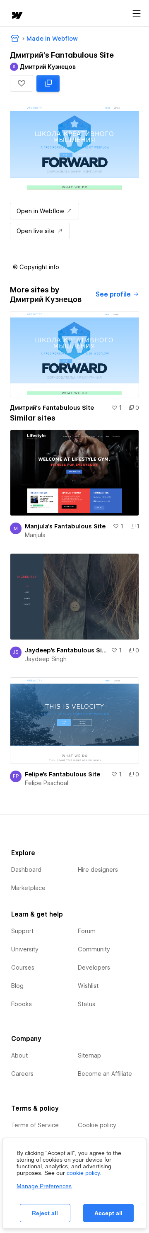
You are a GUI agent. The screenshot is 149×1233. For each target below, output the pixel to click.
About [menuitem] (19, 1055)
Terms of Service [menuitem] (35, 1125)
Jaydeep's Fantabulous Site (66, 650)
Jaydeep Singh (46, 659)
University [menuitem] (24, 949)
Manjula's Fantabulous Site (65, 526)
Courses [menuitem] (22, 967)
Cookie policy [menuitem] (97, 1125)
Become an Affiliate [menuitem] (105, 1073)
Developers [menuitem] (94, 967)
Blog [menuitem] (17, 986)
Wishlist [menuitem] (88, 986)
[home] (16, 16)
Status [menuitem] (86, 1004)
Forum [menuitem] (87, 931)
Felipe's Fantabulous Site (62, 774)
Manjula (35, 535)
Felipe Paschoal (46, 783)
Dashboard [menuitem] (26, 869)
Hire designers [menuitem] (98, 869)
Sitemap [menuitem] (89, 1055)
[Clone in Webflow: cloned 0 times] (48, 83)
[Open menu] (136, 14)
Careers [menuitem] (22, 1073)
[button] (21, 83)
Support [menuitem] (22, 931)
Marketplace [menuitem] (28, 888)
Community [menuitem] (94, 949)
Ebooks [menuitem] (21, 1004)
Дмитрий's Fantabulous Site (52, 407)
